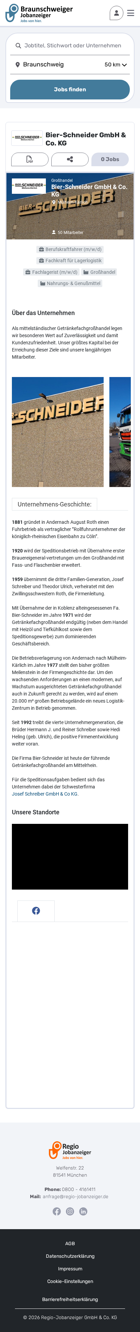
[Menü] (131, 12)
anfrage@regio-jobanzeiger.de (75, 1197)
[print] (30, 159)
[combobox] (75, 45)
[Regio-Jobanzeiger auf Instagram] (70, 1211)
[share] (70, 159)
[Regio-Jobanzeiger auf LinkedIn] (83, 1211)
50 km (112, 64)
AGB (70, 1244)
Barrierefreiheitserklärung (70, 1299)
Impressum (70, 1269)
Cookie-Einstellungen (70, 1281)
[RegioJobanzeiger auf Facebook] (57, 1211)
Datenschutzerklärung (70, 1256)
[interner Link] (39, 13)
